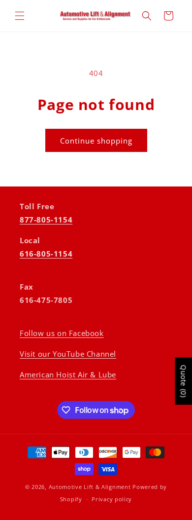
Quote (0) (183, 381)
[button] (20, 16)
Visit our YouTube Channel (68, 354)
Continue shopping (96, 141)
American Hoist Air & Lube (68, 374)
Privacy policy (112, 499)
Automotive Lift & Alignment (90, 486)
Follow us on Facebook (62, 333)
